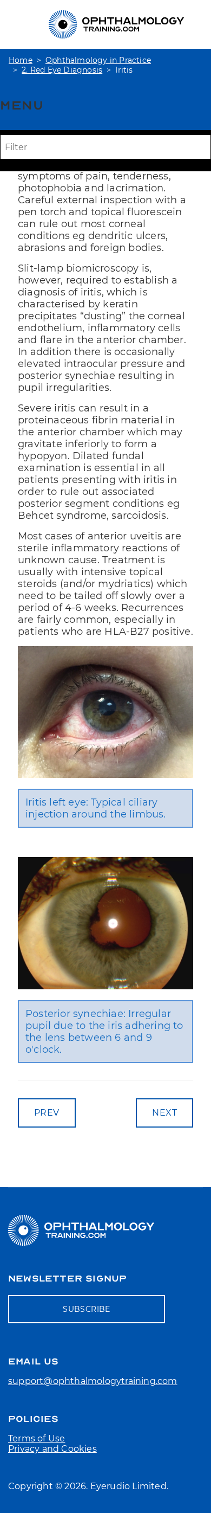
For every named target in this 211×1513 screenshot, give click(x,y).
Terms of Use (36, 1438)
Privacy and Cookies (52, 1449)
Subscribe (86, 1309)
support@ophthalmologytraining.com (92, 1381)
